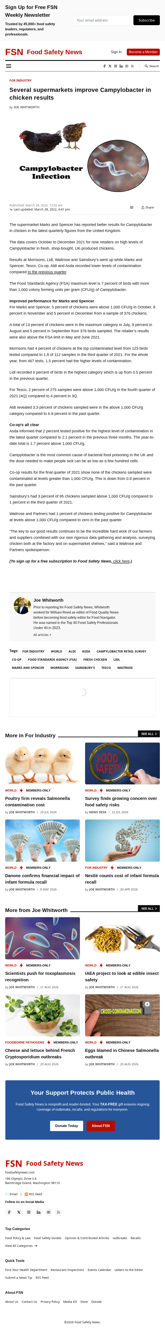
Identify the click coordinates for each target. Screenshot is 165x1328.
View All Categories (19, 1246)
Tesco (106, 668)
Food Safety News (87, 1322)
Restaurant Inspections (67, 1270)
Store (84, 1302)
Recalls (136, 1238)
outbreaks (120, 1238)
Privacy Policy (50, 1302)
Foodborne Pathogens (24, 1042)
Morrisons (59, 668)
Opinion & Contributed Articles (87, 1238)
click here (121, 561)
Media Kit (70, 1302)
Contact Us (29, 1302)
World (56, 651)
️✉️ (11, 1194)
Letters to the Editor (129, 1270)
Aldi (72, 651)
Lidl (116, 659)
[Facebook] (104, 66)
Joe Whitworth (26, 107)
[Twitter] (110, 66)
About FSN (101, 1126)
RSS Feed (42, 1277)
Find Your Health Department (26, 1270)
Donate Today (66, 1126)
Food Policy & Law (18, 1238)
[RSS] (132, 66)
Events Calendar (99, 1270)
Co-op (16, 659)
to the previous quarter (47, 272)
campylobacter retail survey (121, 651)
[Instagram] (115, 66)
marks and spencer (28, 668)
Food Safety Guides (47, 1238)
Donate (96, 1302)
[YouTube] (126, 66)
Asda (86, 651)
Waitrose (125, 668)
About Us (11, 1302)
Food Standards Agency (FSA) (52, 659)
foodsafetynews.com (20, 1172)
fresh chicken (95, 659)
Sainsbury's (85, 668)
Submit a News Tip (18, 1277)
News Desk (97, 812)
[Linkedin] (121, 66)
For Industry (20, 80)
